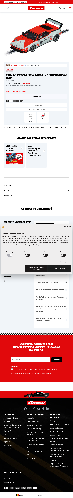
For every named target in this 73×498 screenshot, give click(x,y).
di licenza (9, 421)
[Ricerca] (8, 8)
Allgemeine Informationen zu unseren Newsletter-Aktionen (48, 319)
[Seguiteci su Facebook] (25, 408)
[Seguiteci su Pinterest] (34, 408)
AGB (28, 448)
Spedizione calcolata (29, 85)
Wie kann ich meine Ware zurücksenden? (50, 289)
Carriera (6, 434)
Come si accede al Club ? (49, 282)
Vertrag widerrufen (33, 458)
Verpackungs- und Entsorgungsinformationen (59, 465)
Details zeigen (63, 262)
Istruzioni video (55, 435)
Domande (10, 479)
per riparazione (57, 421)
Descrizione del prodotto (13, 180)
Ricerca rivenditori (56, 445)
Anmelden (56, 360)
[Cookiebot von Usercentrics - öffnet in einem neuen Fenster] (63, 227)
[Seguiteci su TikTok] (43, 408)
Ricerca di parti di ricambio (59, 424)
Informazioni (11, 418)
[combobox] (25, 495)
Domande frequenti (56, 428)
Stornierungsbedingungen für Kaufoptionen (36, 439)
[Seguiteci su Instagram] (29, 408)
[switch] (27, 255)
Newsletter (30, 418)
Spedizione (35, 429)
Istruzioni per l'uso (56, 431)
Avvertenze (8, 196)
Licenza (6, 190)
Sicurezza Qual (59, 449)
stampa (10, 438)
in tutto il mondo (59, 440)
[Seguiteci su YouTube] (38, 408)
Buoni (29, 455)
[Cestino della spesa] (68, 8)
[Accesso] (64, 8)
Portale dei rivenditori (34, 451)
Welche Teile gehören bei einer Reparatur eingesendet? (50, 298)
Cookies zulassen (59, 268)
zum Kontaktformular (12, 281)
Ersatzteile (8, 185)
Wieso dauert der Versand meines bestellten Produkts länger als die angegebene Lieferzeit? (51, 309)
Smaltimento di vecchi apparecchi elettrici (57, 455)
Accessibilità (8, 445)
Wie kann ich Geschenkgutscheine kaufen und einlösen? (50, 274)
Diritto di (36, 433)
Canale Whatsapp (33, 421)
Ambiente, (12, 426)
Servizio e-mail (9, 482)
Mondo (9, 431)
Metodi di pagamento (34, 425)
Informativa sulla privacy (35, 444)
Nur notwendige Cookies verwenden (36, 268)
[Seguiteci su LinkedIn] (47, 408)
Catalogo (53, 460)
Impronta (7, 442)
